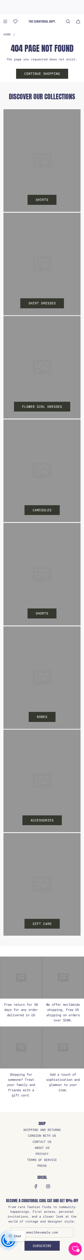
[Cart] (78, 21)
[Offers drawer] (15, 21)
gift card (42, 923)
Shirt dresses (42, 303)
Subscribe (42, 1245)
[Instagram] (48, 1186)
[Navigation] (5, 21)
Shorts (42, 613)
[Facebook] (36, 1186)
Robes (42, 716)
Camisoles (42, 510)
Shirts (42, 199)
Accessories (42, 820)
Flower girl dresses (42, 406)
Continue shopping (42, 73)
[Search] (68, 21)
